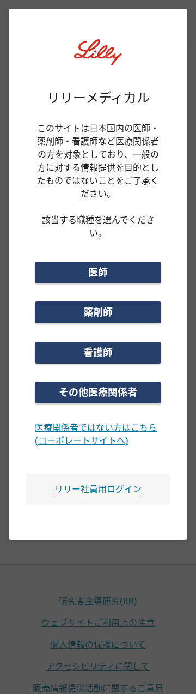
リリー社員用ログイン (98, 489)
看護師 (98, 352)
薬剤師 (98, 312)
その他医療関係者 (98, 392)
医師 (98, 272)
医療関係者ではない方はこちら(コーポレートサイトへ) (96, 434)
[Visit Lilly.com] (98, 59)
